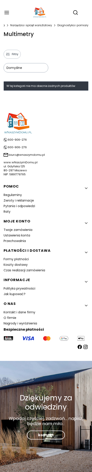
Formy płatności (16, 259)
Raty (7, 211)
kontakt (46, 435)
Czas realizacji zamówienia (24, 270)
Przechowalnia (15, 241)
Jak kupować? (14, 294)
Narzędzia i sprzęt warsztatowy (31, 25)
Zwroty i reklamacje (19, 200)
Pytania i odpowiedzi (19, 206)
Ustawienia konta (17, 235)
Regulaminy (13, 195)
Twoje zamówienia (18, 230)
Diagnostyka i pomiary (72, 25)
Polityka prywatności (19, 288)
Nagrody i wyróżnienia (20, 323)
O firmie (10, 318)
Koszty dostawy (16, 264)
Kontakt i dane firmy (19, 312)
